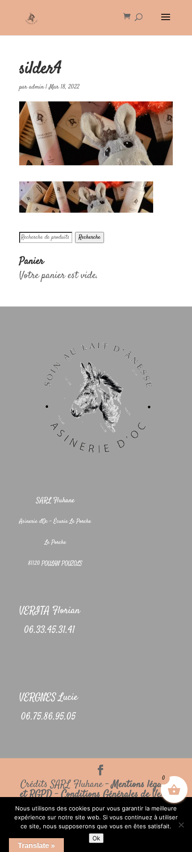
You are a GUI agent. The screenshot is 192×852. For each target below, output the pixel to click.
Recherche (89, 237)
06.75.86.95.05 (48, 717)
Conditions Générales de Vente (116, 794)
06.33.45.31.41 (49, 630)
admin (36, 87)
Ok (96, 838)
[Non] (180, 824)
